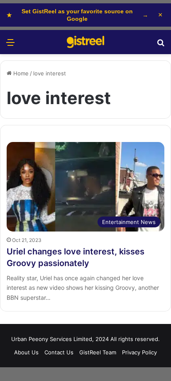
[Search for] (160, 45)
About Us (26, 352)
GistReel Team (97, 352)
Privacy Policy (139, 352)
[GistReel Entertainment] (85, 42)
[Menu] (10, 45)
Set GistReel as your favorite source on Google (77, 15)
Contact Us (58, 352)
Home (20, 73)
